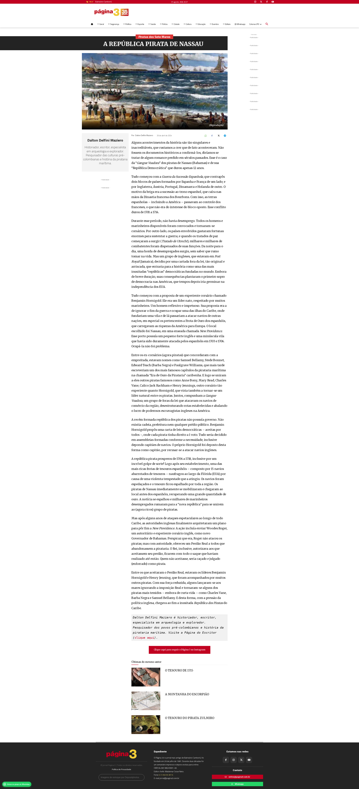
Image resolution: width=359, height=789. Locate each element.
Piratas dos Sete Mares (154, 37)
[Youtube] (249, 760)
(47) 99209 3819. (166, 774)
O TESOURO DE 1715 (179, 670)
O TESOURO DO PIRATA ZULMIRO (189, 718)
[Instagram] (233, 760)
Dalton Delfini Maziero (105, 140)
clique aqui (144, 637)
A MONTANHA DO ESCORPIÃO (187, 694)
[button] (267, 24)
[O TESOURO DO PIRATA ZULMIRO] (145, 724)
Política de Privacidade (121, 769)
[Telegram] (225, 136)
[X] (218, 136)
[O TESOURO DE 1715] (145, 677)
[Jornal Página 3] (103, 12)
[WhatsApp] (205, 136)
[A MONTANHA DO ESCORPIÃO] (145, 701)
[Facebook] (212, 136)
